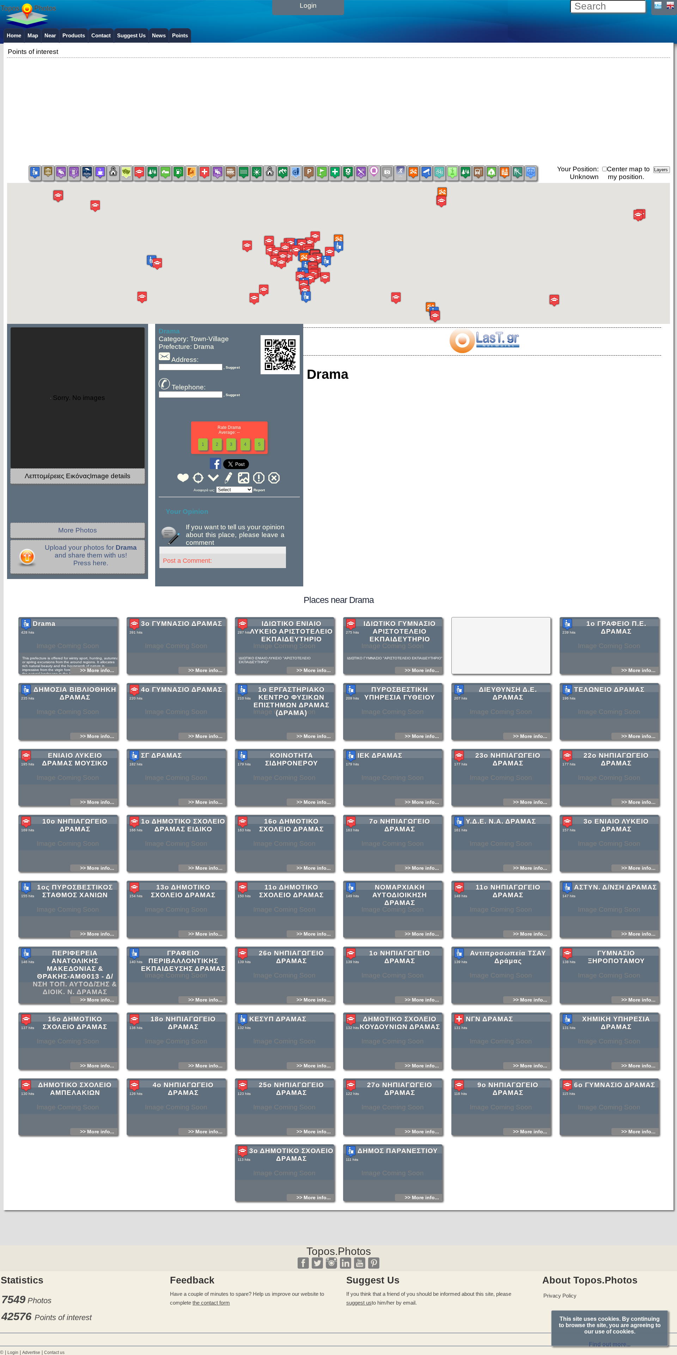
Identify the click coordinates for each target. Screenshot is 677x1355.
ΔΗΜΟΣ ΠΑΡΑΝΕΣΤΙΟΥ (398, 1150)
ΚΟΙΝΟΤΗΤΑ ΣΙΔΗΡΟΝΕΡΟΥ (291, 759)
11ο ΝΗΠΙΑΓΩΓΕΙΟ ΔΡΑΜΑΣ (508, 891)
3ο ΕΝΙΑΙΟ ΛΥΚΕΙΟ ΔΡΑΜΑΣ (616, 825)
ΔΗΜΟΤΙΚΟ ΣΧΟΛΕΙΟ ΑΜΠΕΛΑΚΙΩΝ (75, 1088)
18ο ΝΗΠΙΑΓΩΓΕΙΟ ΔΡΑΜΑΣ (183, 1022)
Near (50, 35)
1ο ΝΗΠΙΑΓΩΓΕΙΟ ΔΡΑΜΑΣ (399, 957)
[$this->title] (484, 351)
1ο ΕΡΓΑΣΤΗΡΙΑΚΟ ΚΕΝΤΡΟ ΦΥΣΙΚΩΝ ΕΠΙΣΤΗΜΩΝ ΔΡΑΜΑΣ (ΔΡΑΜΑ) (291, 701)
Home (14, 35)
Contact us (54, 1352)
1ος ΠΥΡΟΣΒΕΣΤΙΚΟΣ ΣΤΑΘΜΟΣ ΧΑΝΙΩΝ (75, 891)
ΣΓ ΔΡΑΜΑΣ (161, 755)
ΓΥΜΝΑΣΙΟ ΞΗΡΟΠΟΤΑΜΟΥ (616, 957)
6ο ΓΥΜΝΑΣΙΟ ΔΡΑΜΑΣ (614, 1085)
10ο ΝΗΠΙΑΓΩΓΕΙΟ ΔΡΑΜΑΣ (75, 825)
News (159, 35)
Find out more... (609, 1344)
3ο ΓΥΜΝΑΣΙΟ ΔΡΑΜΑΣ (181, 623)
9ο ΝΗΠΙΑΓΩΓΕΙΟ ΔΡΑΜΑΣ (507, 1088)
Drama (44, 623)
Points (180, 35)
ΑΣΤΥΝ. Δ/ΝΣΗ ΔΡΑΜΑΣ (615, 887)
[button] (304, 258)
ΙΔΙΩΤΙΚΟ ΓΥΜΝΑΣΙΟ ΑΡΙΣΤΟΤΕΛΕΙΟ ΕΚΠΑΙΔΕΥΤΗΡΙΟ (400, 631)
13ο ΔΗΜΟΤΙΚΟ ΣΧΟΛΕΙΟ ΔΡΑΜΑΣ (183, 891)
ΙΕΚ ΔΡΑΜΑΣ (380, 755)
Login (12, 1352)
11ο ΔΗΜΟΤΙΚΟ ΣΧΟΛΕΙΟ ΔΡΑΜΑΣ (291, 891)
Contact (101, 35)
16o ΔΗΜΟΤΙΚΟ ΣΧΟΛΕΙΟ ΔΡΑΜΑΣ (291, 825)
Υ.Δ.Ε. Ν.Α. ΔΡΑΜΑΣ (501, 821)
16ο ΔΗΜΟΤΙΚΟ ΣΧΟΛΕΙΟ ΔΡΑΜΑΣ (75, 1022)
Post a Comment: (187, 560)
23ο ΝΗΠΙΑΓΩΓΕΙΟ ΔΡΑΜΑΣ (508, 759)
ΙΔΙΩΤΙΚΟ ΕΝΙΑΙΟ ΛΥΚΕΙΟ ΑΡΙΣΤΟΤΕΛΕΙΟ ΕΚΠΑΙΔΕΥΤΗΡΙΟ (291, 631)
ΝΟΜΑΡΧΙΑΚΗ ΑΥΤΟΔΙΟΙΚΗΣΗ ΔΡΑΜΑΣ (399, 894)
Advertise (31, 1352)
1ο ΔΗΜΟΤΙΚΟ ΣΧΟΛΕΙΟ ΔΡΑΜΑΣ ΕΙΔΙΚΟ (183, 825)
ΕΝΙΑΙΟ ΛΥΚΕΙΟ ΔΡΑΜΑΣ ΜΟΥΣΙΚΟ (75, 759)
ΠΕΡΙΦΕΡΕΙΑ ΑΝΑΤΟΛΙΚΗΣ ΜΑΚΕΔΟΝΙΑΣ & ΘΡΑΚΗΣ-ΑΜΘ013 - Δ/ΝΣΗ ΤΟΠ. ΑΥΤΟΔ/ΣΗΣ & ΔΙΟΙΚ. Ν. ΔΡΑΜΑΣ (75, 972)
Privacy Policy (560, 1296)
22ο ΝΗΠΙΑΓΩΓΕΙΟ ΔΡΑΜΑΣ (616, 759)
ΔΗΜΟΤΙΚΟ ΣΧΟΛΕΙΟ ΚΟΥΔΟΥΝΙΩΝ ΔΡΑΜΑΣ (400, 1022)
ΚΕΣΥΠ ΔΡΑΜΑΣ (277, 1019)
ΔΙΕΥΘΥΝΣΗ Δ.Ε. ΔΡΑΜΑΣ (508, 693)
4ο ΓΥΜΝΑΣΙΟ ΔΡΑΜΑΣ (181, 689)
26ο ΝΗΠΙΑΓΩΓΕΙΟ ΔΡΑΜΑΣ (291, 957)
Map (33, 35)
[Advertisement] (338, 109)
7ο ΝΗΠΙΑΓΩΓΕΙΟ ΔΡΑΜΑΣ (399, 825)
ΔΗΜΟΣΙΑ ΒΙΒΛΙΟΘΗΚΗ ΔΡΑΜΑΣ (74, 693)
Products (73, 35)
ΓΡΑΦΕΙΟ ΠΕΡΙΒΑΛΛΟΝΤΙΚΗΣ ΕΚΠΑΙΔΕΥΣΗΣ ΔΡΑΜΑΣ (183, 960)
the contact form (211, 1303)
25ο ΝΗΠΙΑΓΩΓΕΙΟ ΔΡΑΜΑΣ (291, 1088)
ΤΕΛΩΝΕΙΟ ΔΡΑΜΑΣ (609, 689)
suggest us (359, 1303)
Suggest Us (131, 35)
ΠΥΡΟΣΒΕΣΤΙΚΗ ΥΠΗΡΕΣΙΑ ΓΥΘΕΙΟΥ (399, 693)
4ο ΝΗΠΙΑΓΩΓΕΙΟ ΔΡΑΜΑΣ (183, 1088)
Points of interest (63, 1317)
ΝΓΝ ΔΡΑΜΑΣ (489, 1019)
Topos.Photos (338, 1251)
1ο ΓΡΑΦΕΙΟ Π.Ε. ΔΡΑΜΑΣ (616, 627)
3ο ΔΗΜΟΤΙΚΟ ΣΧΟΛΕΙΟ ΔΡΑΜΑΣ (291, 1154)
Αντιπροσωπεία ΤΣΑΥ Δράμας (508, 957)
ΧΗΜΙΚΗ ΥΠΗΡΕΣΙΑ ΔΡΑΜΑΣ (616, 1022)
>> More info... (97, 670)
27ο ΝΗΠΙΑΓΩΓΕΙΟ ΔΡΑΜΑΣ (399, 1088)
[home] (28, 26)
